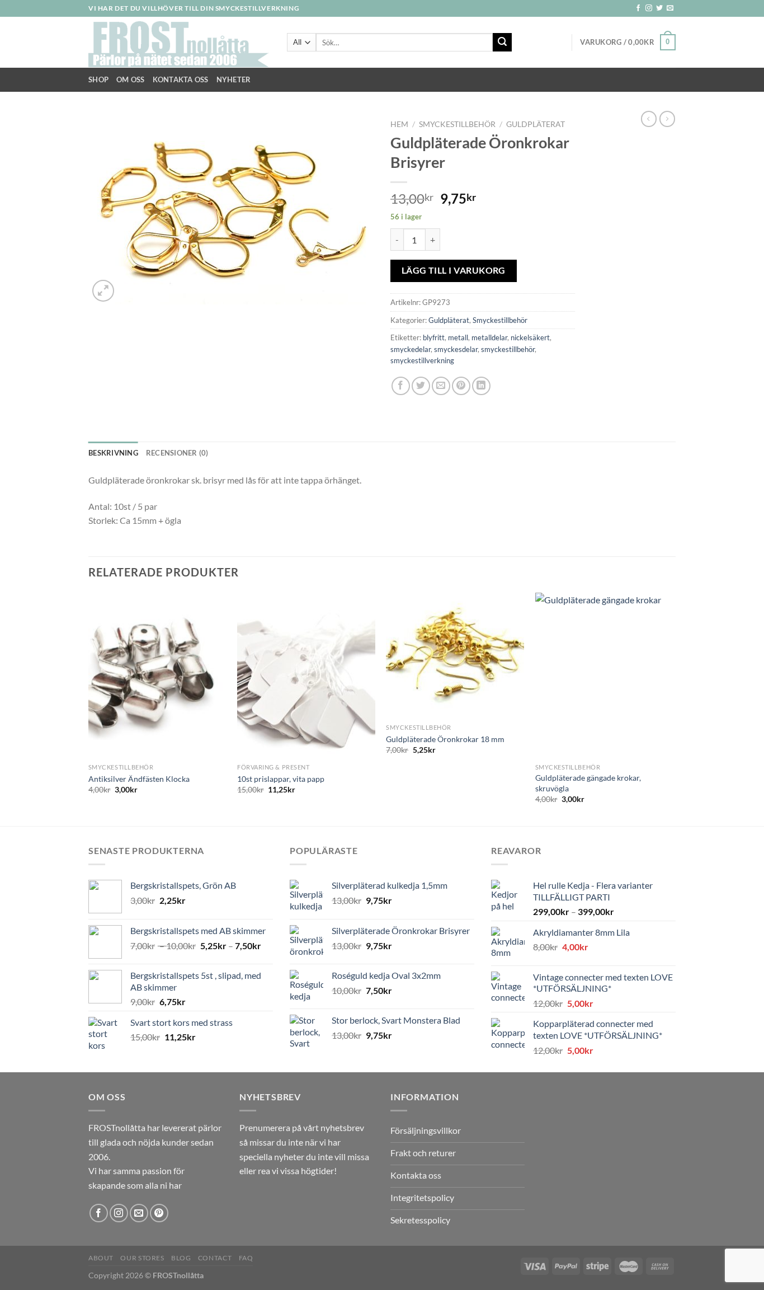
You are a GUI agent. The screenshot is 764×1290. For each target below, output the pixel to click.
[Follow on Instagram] (648, 8)
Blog (181, 1258)
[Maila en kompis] (441, 386)
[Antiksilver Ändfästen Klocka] (157, 675)
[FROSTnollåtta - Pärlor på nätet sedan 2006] (179, 42)
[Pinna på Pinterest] (461, 386)
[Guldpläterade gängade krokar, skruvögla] (604, 675)
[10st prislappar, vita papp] (306, 675)
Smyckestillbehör (457, 124)
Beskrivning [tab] (113, 452)
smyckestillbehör (508, 349)
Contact (215, 1258)
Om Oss (130, 79)
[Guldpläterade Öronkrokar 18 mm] (455, 656)
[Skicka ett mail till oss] (670, 8)
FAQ (246, 1258)
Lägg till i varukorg (454, 270)
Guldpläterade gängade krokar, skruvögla (588, 783)
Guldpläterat (535, 124)
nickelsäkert (530, 337)
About (101, 1258)
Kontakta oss (181, 79)
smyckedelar (410, 349)
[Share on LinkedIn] (481, 386)
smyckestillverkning (422, 360)
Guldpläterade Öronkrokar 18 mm (445, 739)
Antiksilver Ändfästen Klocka (139, 779)
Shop (98, 79)
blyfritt (434, 337)
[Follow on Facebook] (638, 8)
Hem (399, 124)
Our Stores (142, 1258)
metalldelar (489, 337)
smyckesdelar (456, 349)
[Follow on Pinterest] (159, 1213)
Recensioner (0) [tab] (177, 452)
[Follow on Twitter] (659, 8)
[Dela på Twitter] (421, 386)
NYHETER (233, 79)
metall (458, 337)
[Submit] (502, 42)
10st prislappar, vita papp (280, 779)
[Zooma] (103, 291)
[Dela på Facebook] (401, 386)
